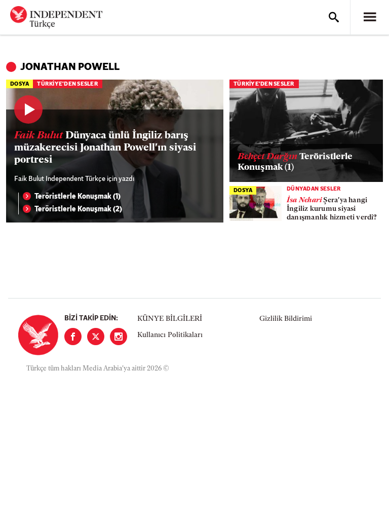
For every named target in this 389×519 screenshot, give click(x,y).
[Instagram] (118, 336)
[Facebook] (73, 336)
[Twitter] (95, 336)
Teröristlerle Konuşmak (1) (77, 197)
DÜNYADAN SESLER (314, 189)
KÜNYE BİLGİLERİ (169, 319)
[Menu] (370, 17)
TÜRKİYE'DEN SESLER (67, 84)
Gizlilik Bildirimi (285, 319)
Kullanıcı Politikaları (170, 335)
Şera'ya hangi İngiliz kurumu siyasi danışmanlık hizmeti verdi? (332, 209)
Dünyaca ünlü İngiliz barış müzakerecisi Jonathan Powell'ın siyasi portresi (105, 148)
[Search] (334, 17)
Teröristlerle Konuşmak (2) (78, 209)
